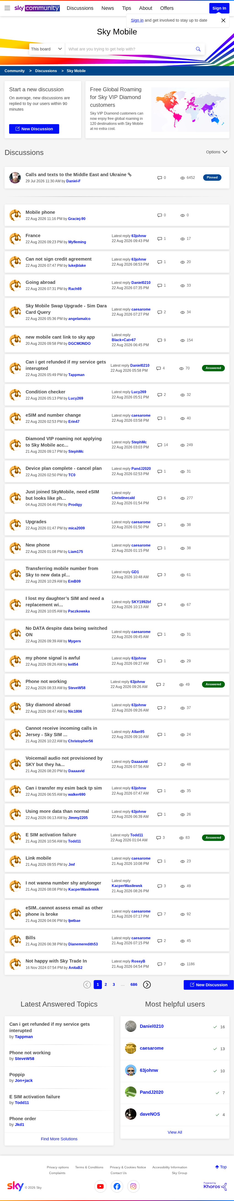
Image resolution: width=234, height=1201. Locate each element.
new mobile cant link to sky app (60, 337)
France (33, 235)
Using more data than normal (57, 811)
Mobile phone (40, 212)
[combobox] (128, 49)
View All (175, 1132)
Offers (167, 8)
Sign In (219, 8)
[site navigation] (7, 8)
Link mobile (38, 858)
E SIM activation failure (51, 834)
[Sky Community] (37, 8)
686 (133, 984)
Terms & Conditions (89, 1167)
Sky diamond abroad (48, 704)
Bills (30, 937)
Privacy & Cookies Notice (128, 1167)
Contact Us (119, 1173)
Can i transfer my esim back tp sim (64, 787)
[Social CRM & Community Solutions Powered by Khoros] (215, 1186)
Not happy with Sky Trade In (56, 960)
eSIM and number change (53, 415)
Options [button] (213, 152)
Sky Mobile (117, 31)
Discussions (80, 8)
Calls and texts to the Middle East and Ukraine (77, 174)
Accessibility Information (169, 1167)
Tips (126, 8)
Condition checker (45, 391)
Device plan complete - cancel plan (64, 468)
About (145, 8)
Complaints (57, 1173)
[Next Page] (147, 984)
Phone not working (46, 681)
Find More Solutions (59, 1139)
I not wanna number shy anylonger (63, 882)
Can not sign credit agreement (59, 259)
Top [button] (223, 1167)
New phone (38, 544)
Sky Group (179, 1173)
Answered (213, 368)
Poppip (17, 1074)
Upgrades (36, 521)
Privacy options (58, 1167)
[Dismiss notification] (223, 20)
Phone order (22, 1118)
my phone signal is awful (53, 657)
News (107, 8)
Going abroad (40, 282)
